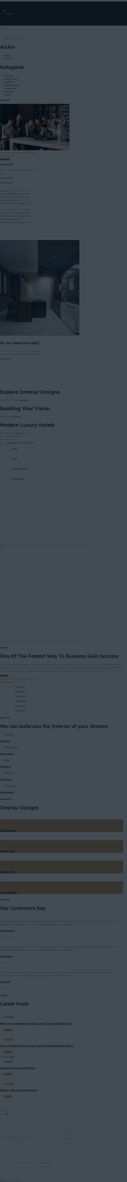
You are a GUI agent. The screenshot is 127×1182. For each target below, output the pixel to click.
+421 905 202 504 (69, 1138)
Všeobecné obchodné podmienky (16, 1137)
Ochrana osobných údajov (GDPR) (16, 1140)
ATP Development (23, 1163)
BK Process (45, 1163)
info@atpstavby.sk (70, 1143)
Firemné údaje (9, 1134)
